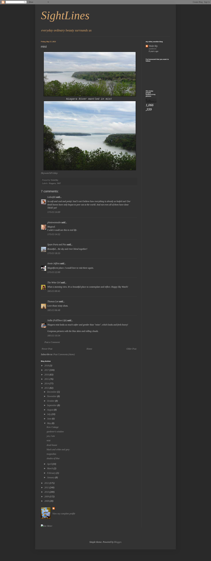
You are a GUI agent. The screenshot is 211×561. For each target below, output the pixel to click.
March (50, 468)
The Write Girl (53, 282)
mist (48, 440)
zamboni (152, 48)
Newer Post (47, 349)
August (50, 410)
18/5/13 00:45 (53, 291)
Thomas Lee (53, 301)
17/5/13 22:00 (53, 272)
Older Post (131, 349)
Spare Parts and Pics (56, 244)
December (52, 392)
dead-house (52, 445)
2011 (46, 487)
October (51, 401)
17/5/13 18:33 (53, 253)
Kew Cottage (53, 427)
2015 (47, 379)
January (51, 477)
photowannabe (54, 222)
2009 (47, 496)
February (51, 473)
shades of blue (53, 458)
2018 (47, 365)
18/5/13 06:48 (53, 310)
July (49, 414)
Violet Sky (153, 46)
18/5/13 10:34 (53, 335)
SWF (59, 183)
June (49, 418)
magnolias (51, 454)
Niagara (52, 183)
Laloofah (51, 197)
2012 (47, 483)
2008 (47, 501)
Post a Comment (52, 342)
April (49, 464)
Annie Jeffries (53, 263)
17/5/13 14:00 (53, 212)
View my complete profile (63, 513)
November (52, 396)
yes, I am (51, 436)
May (49, 423)
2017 (47, 370)
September (52, 405)
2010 (47, 492)
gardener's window (55, 431)
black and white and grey (58, 449)
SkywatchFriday (49, 173)
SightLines (65, 15)
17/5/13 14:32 (53, 234)
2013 (47, 388)
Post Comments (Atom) (64, 354)
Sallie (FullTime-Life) (57, 320)
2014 (47, 383)
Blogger (117, 542)
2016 (47, 374)
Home (89, 349)
